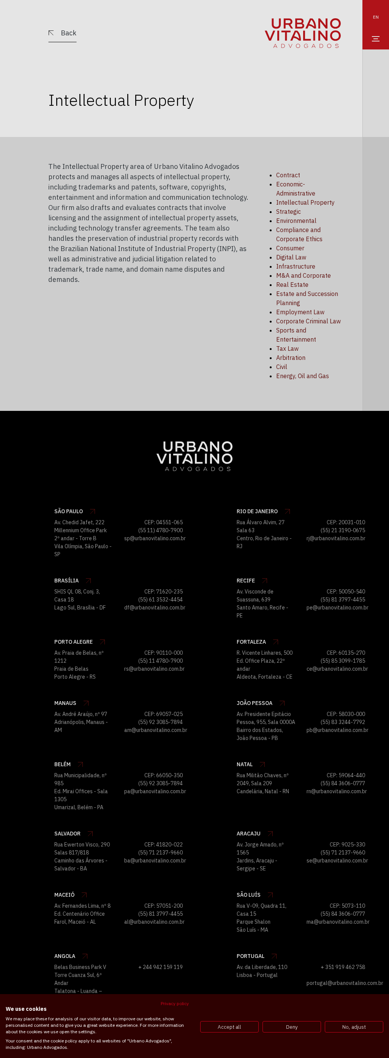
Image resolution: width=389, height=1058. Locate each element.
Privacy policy (175, 1003)
